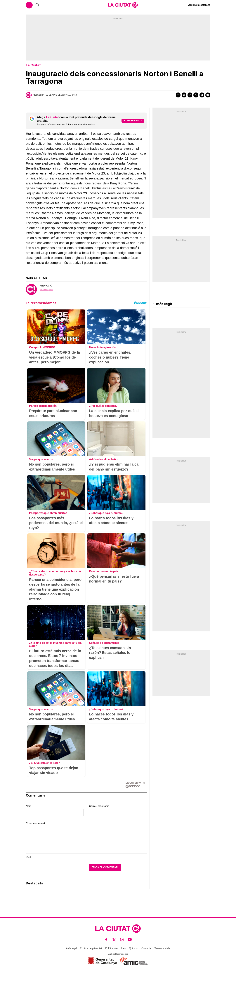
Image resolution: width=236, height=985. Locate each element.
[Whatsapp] (195, 94)
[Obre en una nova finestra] (102, 961)
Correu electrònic (99, 805)
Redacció (38, 95)
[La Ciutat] (123, 5)
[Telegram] (201, 94)
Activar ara (131, 120)
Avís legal (71, 948)
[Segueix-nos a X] (114, 939)
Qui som (133, 948)
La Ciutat (33, 65)
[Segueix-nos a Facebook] (106, 939)
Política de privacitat (91, 948)
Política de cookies (115, 948)
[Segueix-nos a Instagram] (122, 939)
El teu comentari (35, 823)
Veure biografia (46, 289)
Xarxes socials (162, 948)
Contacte (146, 948)
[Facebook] (178, 94)
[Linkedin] (190, 94)
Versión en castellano (199, 5)
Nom (28, 805)
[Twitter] (184, 94)
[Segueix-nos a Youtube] (129, 939)
